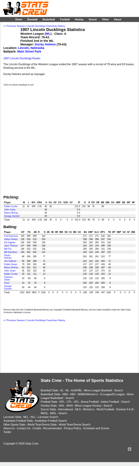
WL (48, 33)
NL (67, 390)
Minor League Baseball (98, 390)
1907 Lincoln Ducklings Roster (21, 58)
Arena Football (90, 401)
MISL (53, 413)
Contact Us (23, 428)
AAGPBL (76, 390)
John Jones (10, 209)
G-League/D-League (112, 394)
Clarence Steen (8, 278)
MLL (25, 417)
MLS (78, 409)
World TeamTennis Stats (42, 424)
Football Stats (49, 401)
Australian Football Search (51, 420)
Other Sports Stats (14, 424)
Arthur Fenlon (10, 239)
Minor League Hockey (88, 405)
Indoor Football (110, 401)
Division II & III (124, 409)
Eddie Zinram (10, 264)
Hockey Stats (49, 405)
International (65, 409)
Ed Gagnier (9, 242)
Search (118, 390)
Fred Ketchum (11, 236)
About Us (9, 428)
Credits (36, 428)
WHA (69, 405)
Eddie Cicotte (10, 206)
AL (61, 390)
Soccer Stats (48, 409)
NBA (65, 394)
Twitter (7, 432)
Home (18, 19)
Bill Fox (8, 249)
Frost (6, 283)
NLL (33, 417)
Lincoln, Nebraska (31, 48)
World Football (105, 409)
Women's (88, 409)
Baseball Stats (49, 390)
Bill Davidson (10, 252)
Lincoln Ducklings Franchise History (46, 26)
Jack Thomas (11, 245)
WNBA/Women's (88, 394)
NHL (61, 405)
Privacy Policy (72, 428)
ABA (72, 394)
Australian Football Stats (18, 420)
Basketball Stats (50, 394)
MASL (44, 413)
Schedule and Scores (96, 428)
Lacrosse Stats (12, 417)
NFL (62, 401)
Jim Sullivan (10, 261)
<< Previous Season (14, 26)
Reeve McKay (11, 212)
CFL (69, 401)
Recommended (52, 428)
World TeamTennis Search (75, 424)
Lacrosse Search (48, 417)
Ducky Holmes (45, 44)
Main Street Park (29, 51)
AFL (76, 401)
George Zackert (11, 216)
